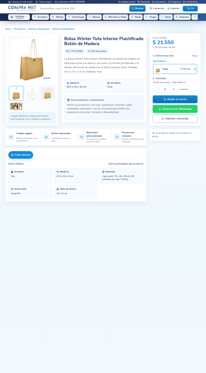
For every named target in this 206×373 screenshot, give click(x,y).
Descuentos (160, 1)
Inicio (8, 28)
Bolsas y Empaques (39, 28)
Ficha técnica (23, 155)
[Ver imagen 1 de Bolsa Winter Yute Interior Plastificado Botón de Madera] (16, 93)
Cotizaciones (192, 1)
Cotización (158, 8)
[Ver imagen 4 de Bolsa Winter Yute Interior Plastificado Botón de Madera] (16, 109)
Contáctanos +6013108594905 (71, 1)
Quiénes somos (128, 1)
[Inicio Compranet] (22, 8)
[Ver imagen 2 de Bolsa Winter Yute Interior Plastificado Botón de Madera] (32, 93)
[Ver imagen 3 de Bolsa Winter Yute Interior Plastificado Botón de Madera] (47, 93)
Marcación (145, 1)
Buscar (139, 8)
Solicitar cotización (176, 118)
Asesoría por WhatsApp (177, 109)
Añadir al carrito (177, 99)
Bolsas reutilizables (63, 28)
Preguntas (176, 1)
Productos (20, 28)
